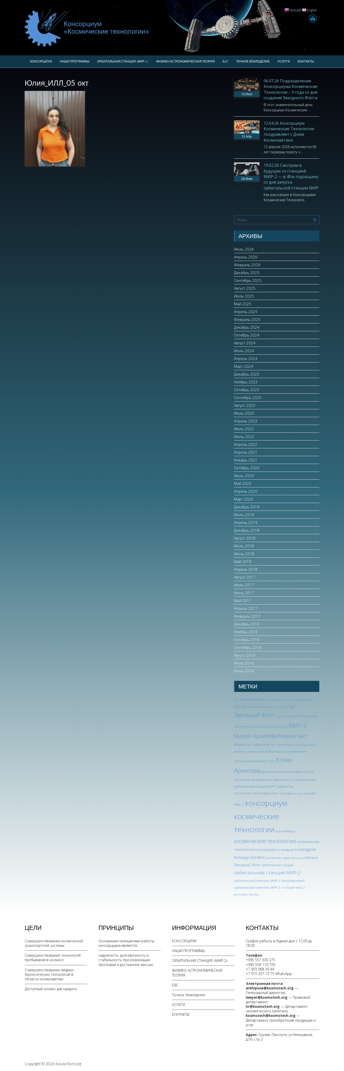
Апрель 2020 (245, 491)
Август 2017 (244, 577)
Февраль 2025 (247, 319)
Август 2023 (244, 405)
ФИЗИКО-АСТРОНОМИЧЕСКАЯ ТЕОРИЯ (185, 61)
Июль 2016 (244, 662)
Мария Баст (293, 736)
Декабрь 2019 (246, 506)
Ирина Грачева (286, 716)
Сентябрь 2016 (247, 647)
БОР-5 (293, 699)
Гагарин (277, 707)
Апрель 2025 (245, 311)
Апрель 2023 (245, 420)
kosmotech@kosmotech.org (270, 1015)
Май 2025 (242, 303)
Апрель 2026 (245, 256)
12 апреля (243, 699)
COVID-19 (261, 699)
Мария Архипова (256, 736)
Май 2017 (242, 600)
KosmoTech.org (68, 1063)
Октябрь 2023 (246, 389)
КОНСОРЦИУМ (41, 61)
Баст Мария (242, 707)
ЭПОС (271, 761)
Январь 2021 (245, 459)
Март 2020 (243, 498)
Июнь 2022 (244, 436)
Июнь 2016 (244, 670)
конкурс (297, 793)
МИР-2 (298, 725)
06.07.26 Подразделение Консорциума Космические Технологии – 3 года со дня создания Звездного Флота (290, 89)
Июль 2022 (244, 428)
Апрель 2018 (245, 569)
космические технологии (265, 841)
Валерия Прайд (261, 707)
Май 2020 (242, 483)
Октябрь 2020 (246, 467)
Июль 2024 (244, 350)
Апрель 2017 (245, 608)
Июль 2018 (244, 545)
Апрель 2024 (245, 358)
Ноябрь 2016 (246, 631)
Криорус (281, 726)
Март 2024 (243, 366)
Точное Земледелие (253, 61)
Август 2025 (244, 288)
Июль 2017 (244, 584)
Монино (260, 761)
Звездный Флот (254, 715)
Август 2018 (244, 538)
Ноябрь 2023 (246, 381)
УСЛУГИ (284, 61)
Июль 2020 (244, 475)
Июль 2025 (244, 295)
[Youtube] (313, 18)
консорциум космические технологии (260, 816)
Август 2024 (244, 342)
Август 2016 (244, 655)
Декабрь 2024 (246, 327)
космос (257, 857)
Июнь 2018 (244, 553)
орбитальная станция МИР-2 (267, 872)
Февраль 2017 (247, 616)
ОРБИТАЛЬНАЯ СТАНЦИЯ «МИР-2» (122, 61)
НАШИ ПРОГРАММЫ (74, 61)
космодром (285, 850)
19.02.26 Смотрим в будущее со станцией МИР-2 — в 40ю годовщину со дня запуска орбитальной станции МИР (291, 176)
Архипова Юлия (279, 699)
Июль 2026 (244, 249)
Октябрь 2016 (246, 639)
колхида (286, 793)
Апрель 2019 (245, 522)
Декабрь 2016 (246, 623)
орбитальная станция (277, 865)
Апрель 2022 (245, 444)
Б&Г (225, 61)
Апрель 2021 (245, 452)
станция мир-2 (293, 887)
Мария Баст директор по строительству (267, 744)
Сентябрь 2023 (247, 397)
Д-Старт (289, 707)
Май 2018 (242, 561)
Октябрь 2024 (246, 335)
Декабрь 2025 (246, 272)
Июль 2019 (244, 514)
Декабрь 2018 (246, 530)
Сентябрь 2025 (247, 280)
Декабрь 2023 (246, 374)
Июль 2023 (244, 413)
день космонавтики (278, 771)
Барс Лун (305, 699)
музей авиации (292, 858)
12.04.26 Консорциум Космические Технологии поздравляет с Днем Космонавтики (289, 131)
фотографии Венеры (246, 894)
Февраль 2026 (247, 264)
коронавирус (285, 831)
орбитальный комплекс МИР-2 (257, 881)
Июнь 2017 (244, 592)
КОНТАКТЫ (306, 61)
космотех (274, 857)
